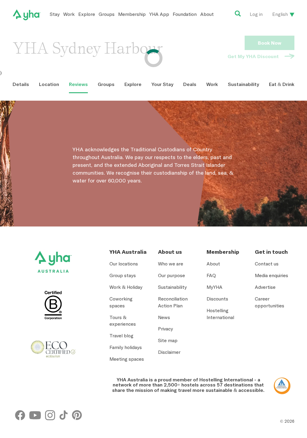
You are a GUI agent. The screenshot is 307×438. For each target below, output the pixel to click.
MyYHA (214, 287)
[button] (284, 410)
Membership (132, 14)
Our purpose (171, 275)
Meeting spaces (126, 359)
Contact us (267, 264)
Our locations (123, 264)
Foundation (185, 14)
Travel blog (121, 336)
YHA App (159, 14)
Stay (55, 14)
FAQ (211, 275)
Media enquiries (271, 275)
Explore (86, 14)
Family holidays (125, 347)
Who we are (170, 264)
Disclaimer (169, 352)
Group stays (122, 275)
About (207, 14)
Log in (256, 14)
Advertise (265, 287)
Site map (167, 340)
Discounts (217, 299)
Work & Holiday (125, 287)
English (280, 14)
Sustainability (172, 287)
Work (69, 14)
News (164, 317)
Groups (107, 14)
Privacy (165, 329)
